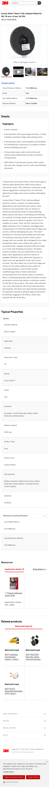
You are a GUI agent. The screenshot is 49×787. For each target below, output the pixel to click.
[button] (11, 782)
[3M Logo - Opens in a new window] (5, 3)
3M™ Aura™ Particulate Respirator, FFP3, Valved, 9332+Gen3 (14, 691)
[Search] (39, 3)
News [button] (6, 721)
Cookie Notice (8, 772)
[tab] (14, 569)
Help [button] (5, 735)
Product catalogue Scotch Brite (13, 594)
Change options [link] (8, 83)
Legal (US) (15, 749)
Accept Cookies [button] (33, 777)
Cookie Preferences (36, 749)
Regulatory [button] (9, 728)
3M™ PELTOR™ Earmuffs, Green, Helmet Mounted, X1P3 (33, 657)
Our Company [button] (10, 714)
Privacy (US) (24, 749)
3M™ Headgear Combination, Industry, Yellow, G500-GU (12, 657)
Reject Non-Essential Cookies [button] (14, 777)
